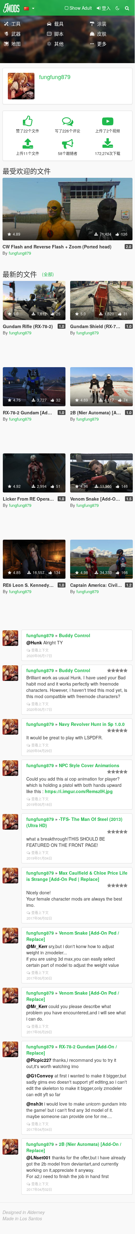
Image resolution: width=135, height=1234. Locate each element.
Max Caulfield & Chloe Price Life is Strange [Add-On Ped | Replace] (76, 876)
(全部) (48, 274)
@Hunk (34, 642)
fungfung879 (54, 76)
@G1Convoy (39, 1075)
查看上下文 (40, 649)
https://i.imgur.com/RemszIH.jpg (79, 791)
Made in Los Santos (22, 1218)
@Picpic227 (38, 1060)
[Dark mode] (117, 8)
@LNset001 (38, 1157)
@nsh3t (34, 1104)
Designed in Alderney (24, 1212)
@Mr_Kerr (36, 946)
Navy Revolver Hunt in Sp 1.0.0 (92, 724)
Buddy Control (74, 635)
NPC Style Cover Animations (89, 765)
